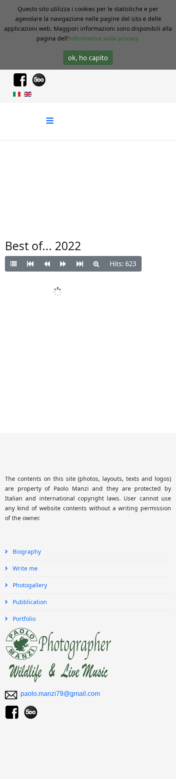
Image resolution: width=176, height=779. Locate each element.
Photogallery (67, 170)
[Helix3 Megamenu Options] (50, 120)
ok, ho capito (88, 57)
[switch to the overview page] (13, 264)
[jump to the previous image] (46, 264)
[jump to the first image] (30, 264)
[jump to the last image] (79, 264)
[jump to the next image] (63, 264)
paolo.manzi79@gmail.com (60, 693)
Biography (26, 551)
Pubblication (29, 602)
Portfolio (23, 619)
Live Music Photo (115, 170)
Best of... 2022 (37, 180)
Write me (24, 568)
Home (33, 170)
